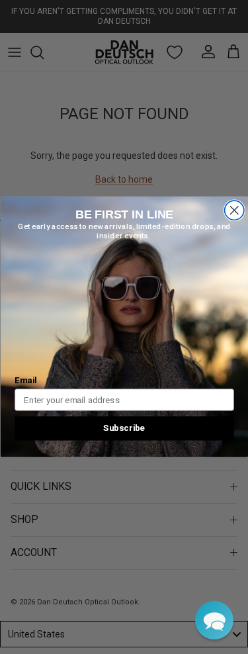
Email (25, 380)
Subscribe (124, 428)
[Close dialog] (233, 210)
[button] (214, 620)
